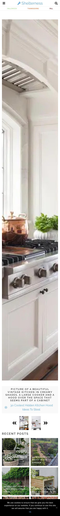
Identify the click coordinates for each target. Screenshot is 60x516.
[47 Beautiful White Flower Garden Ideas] (15, 452)
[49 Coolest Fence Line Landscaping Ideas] (15, 481)
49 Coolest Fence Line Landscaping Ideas (14, 489)
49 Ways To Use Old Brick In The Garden (44, 460)
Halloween (12, 8)
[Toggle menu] (4, 4)
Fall (51, 8)
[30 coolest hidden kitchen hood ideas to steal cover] (24, 423)
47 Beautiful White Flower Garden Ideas (15, 460)
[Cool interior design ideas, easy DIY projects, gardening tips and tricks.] (30, 5)
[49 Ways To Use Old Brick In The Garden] (44, 452)
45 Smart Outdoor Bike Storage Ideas (44, 490)
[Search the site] (56, 4)
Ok (30, 512)
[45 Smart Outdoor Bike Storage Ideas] (44, 481)
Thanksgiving (33, 8)
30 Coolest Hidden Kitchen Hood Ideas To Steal (31, 407)
